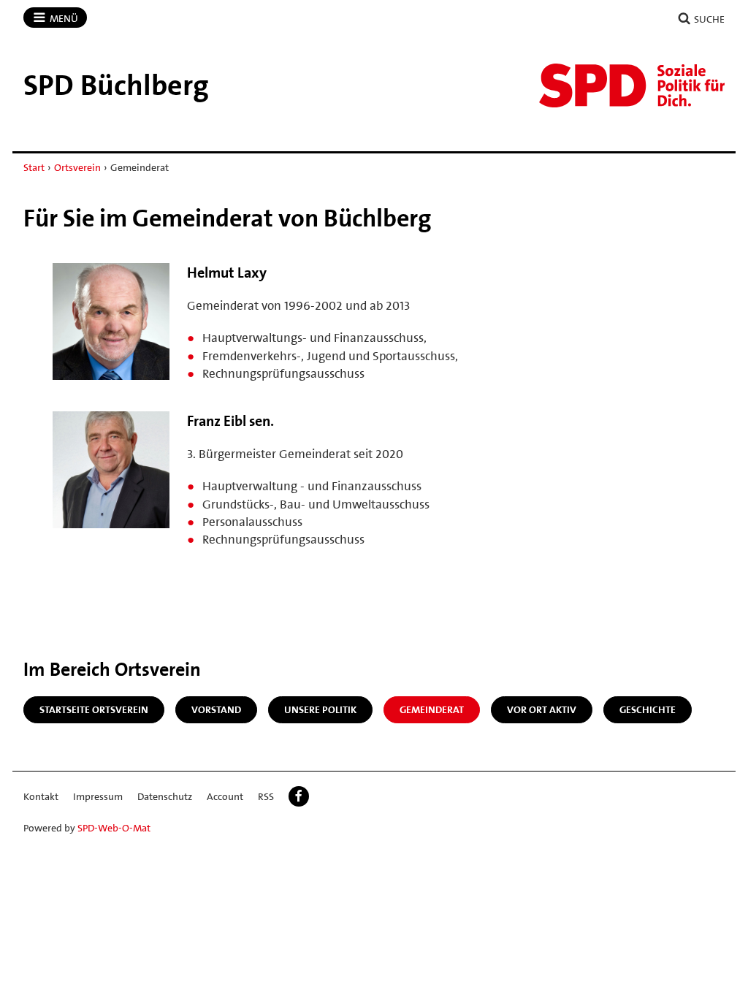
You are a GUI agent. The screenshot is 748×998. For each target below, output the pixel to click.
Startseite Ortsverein (93, 709)
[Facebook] (299, 796)
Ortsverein (77, 167)
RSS (266, 796)
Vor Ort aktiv (541, 709)
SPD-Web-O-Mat (113, 827)
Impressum (98, 796)
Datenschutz (164, 796)
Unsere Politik (320, 709)
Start (34, 167)
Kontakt (40, 796)
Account (225, 796)
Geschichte (647, 709)
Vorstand (216, 709)
